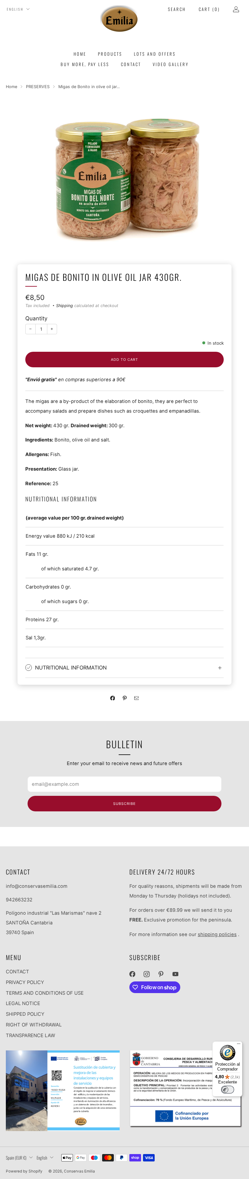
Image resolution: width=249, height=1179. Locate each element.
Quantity (36, 318)
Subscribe (124, 803)
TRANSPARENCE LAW (30, 1035)
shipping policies (217, 934)
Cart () (209, 9)
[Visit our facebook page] (132, 974)
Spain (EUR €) (16, 1157)
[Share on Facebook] (112, 698)
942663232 (19, 900)
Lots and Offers (155, 54)
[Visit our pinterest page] (161, 974)
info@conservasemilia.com (36, 886)
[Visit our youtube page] (175, 974)
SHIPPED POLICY (25, 1014)
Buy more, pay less (85, 64)
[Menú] (239, 1045)
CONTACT (17, 972)
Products (110, 54)
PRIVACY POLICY (25, 982)
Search (177, 9)
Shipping (64, 305)
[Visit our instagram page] (146, 974)
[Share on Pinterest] (124, 698)
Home (80, 54)
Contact (131, 64)
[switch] (227, 1089)
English (15, 9)
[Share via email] (136, 698)
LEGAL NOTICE (23, 1003)
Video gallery (171, 64)
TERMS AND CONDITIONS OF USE (45, 993)
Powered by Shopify (24, 1171)
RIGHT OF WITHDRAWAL (34, 1025)
